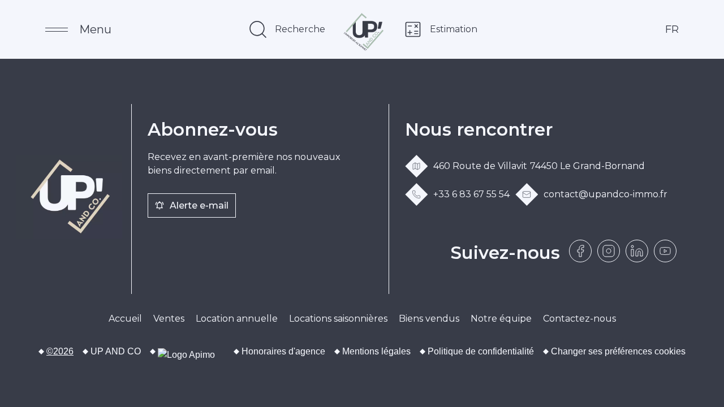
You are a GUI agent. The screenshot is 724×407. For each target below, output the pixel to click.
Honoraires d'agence (283, 351)
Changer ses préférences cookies (618, 351)
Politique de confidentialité (481, 351)
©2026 (60, 351)
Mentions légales (376, 351)
